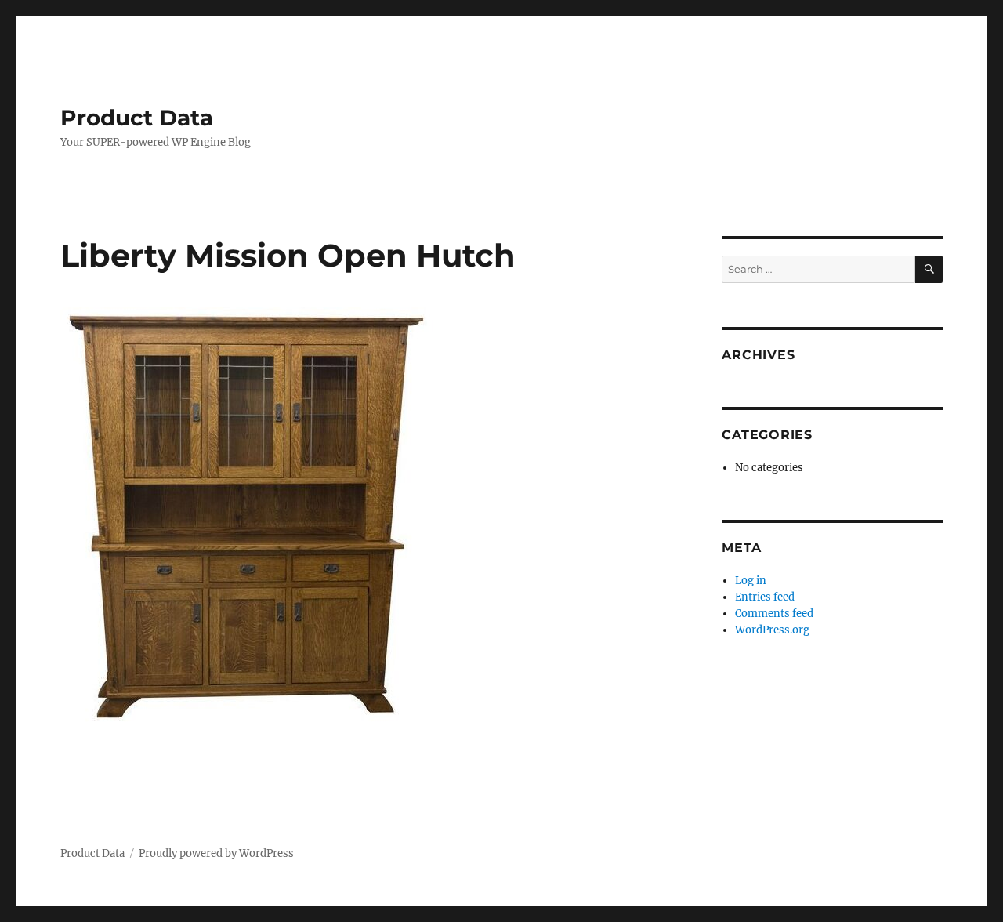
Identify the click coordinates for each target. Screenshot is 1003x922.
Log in (750, 580)
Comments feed (774, 613)
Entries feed (765, 597)
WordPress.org (772, 630)
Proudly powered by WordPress (216, 853)
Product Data (136, 117)
